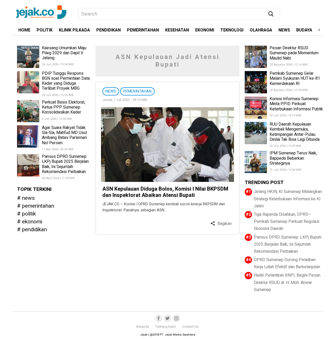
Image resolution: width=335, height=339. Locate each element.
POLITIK (45, 30)
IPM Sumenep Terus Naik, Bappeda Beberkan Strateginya (293, 158)
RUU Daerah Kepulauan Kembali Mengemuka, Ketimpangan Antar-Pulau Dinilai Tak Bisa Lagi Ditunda (295, 132)
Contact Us (190, 326)
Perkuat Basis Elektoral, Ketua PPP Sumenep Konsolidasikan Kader (63, 107)
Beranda (142, 326)
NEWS (284, 30)
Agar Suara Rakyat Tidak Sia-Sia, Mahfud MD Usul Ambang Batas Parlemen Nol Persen (64, 135)
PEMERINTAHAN (143, 30)
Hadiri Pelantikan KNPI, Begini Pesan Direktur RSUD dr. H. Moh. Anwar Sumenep (287, 282)
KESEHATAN (177, 30)
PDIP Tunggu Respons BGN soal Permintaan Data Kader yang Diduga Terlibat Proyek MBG (66, 81)
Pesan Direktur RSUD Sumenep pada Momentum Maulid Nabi (294, 53)
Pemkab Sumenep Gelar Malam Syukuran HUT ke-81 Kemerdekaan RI (295, 78)
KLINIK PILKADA (74, 30)
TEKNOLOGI (231, 30)
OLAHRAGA (261, 30)
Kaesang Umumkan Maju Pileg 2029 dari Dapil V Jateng (64, 53)
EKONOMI (204, 30)
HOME (24, 30)
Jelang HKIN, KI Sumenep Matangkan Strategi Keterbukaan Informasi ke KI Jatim (288, 199)
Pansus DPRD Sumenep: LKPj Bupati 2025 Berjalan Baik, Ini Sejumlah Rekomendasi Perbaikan (65, 164)
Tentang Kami (165, 326)
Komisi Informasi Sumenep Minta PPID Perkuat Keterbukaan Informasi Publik (296, 104)
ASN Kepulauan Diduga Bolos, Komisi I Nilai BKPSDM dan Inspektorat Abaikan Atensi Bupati (165, 192)
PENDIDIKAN (108, 30)
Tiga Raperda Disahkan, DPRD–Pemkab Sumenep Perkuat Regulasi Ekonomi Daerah (286, 221)
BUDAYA (304, 30)
